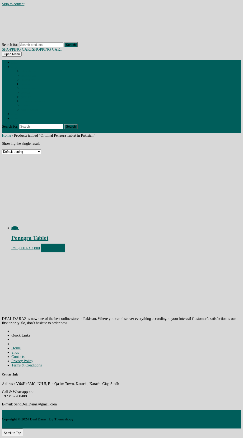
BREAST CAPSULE (29, 75)
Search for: (10, 45)
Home (14, 62)
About (14, 114)
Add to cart (53, 248)
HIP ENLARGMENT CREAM (33, 101)
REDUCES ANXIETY (29, 109)
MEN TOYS (26, 105)
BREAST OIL (26, 84)
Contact (15, 118)
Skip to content (13, 4)
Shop (14, 67)
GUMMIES (26, 97)
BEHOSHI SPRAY (29, 71)
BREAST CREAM (28, 80)
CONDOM (25, 92)
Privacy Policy (22, 361)
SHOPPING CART (32, 49)
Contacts (17, 357)
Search (71, 45)
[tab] (12, 54)
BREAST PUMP (28, 88)
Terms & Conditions (26, 365)
